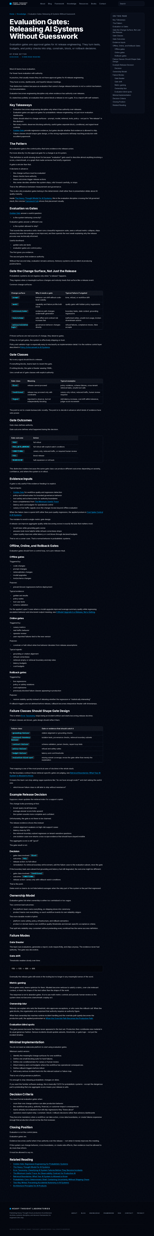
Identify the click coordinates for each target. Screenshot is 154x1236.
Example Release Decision (123, 65)
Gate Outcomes (119, 39)
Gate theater (120, 78)
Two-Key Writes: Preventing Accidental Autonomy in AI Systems (41, 1182)
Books (93, 4)
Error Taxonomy (28, 716)
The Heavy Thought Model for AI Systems (33, 198)
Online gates (120, 52)
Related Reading (119, 105)
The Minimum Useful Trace (47, 501)
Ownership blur (121, 88)
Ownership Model (120, 72)
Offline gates (120, 49)
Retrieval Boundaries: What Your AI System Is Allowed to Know (40, 1176)
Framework (59, 4)
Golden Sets (18, 130)
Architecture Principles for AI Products (30, 1186)
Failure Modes (118, 75)
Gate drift (118, 82)
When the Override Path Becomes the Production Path (69, 1018)
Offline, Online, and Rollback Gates (126, 46)
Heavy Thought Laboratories (31, 1209)
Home (12, 14)
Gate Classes (118, 36)
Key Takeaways (119, 20)
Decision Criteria (119, 98)
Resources (83, 4)
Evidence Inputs (119, 42)
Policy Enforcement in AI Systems (35, 347)
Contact (102, 4)
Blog (50, 4)
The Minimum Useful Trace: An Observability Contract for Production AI (44, 1173)
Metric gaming (120, 85)
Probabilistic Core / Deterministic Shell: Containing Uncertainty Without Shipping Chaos (51, 1179)
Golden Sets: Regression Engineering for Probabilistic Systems (40, 1164)
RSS (119, 1213)
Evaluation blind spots (123, 92)
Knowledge (71, 4)
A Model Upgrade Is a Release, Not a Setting (75, 612)
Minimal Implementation (122, 95)
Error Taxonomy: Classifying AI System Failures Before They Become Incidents (47, 1170)
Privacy (140, 1213)
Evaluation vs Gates (120, 27)
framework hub (32, 201)
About (42, 4)
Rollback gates (120, 56)
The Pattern (117, 23)
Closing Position (119, 102)
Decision (118, 68)
